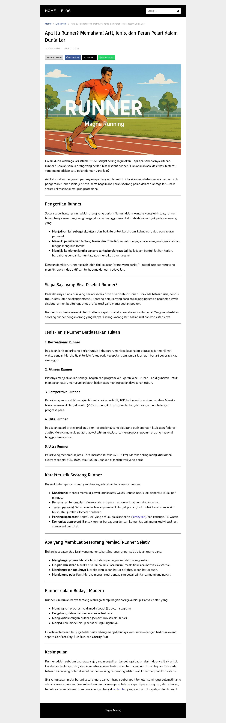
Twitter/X (90, 57)
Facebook (74, 57)
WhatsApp (107, 57)
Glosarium (61, 23)
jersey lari (138, 517)
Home (50, 11)
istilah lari (120, 689)
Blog (66, 11)
